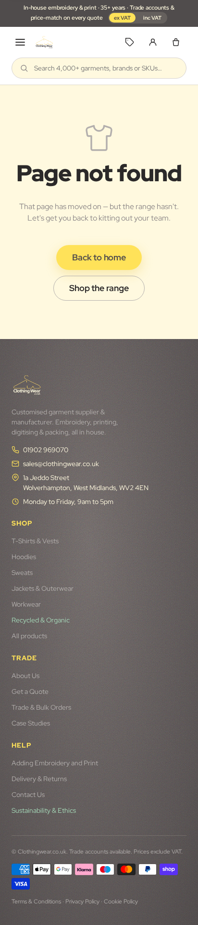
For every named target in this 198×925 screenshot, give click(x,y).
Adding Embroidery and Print (55, 763)
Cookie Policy (121, 901)
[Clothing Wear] (44, 42)
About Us (25, 675)
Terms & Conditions (36, 901)
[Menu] (20, 42)
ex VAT (122, 17)
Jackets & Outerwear (43, 588)
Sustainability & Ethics (44, 810)
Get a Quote (30, 691)
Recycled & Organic (41, 620)
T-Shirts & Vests (35, 541)
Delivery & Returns (39, 778)
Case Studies (31, 723)
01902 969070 (45, 449)
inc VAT (152, 17)
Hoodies (24, 556)
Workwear (26, 604)
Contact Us (28, 794)
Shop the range (98, 287)
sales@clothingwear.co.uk (61, 463)
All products (29, 636)
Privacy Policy (82, 901)
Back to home (99, 257)
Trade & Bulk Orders (41, 707)
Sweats (22, 572)
